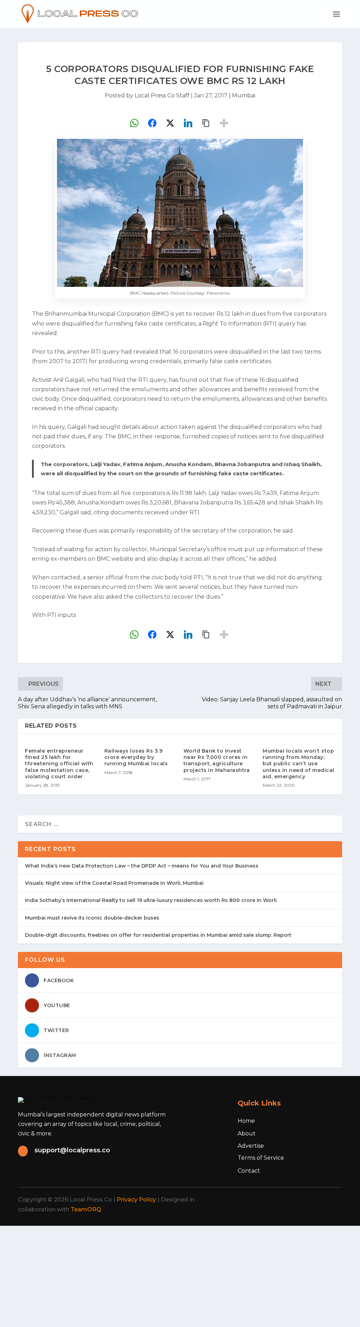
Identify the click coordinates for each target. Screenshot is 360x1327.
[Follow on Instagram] (300, 1199)
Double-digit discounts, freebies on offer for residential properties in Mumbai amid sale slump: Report (158, 935)
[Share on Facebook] (152, 123)
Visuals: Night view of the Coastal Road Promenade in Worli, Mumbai (114, 883)
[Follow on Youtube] (331, 1199)
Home (246, 1120)
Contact (249, 1170)
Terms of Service (261, 1157)
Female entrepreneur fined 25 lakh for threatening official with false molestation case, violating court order (59, 764)
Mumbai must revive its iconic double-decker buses (92, 918)
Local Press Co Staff (162, 95)
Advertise (251, 1145)
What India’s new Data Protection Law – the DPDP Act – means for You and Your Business (141, 866)
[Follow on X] (285, 1199)
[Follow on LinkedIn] (316, 1199)
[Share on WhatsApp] (134, 123)
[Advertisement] (180, 1275)
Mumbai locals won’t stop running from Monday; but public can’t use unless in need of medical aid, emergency (298, 764)
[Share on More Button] (224, 123)
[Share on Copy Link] (206, 123)
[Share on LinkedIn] (188, 123)
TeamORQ (86, 1209)
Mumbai (243, 95)
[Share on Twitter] (170, 123)
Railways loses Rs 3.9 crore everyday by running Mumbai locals (136, 757)
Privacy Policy (136, 1199)
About (247, 1133)
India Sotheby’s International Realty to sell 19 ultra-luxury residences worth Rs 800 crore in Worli (151, 900)
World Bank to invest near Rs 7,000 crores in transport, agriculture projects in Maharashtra (217, 760)
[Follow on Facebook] (269, 1199)
